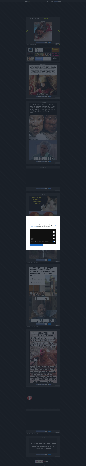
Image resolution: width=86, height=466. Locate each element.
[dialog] (43, 233)
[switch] (54, 232)
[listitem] (43, 230)
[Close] (58, 218)
